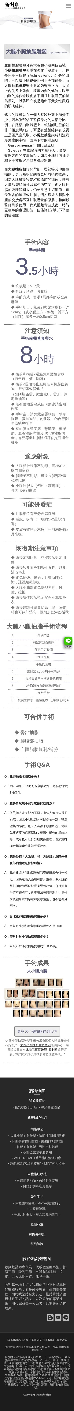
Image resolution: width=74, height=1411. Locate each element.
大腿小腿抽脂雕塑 (23, 1136)
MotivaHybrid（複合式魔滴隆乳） (37, 1214)
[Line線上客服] (67, 643)
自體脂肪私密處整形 (37, 1186)
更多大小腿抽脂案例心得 (37, 1031)
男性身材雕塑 (48, 1147)
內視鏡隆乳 (37, 1209)
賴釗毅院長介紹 (26, 1107)
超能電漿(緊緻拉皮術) (25, 1163)
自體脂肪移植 (45, 1272)
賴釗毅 (63, 200)
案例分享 (37, 1225)
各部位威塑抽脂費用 (37, 1152)
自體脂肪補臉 (26, 1181)
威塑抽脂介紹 (37, 1117)
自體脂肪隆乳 (25, 1203)
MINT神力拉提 (54, 1163)
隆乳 (21, 1272)
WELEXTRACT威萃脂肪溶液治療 (37, 1158)
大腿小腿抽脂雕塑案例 (35, 1045)
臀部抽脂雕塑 (26, 1147)
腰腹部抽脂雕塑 (52, 1141)
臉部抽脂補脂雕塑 (52, 1136)
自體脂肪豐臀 (48, 1181)
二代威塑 (33, 205)
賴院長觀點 (37, 1234)
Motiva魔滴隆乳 (48, 1203)
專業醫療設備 (50, 1107)
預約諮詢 (37, 1244)
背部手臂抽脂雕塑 (25, 1141)
